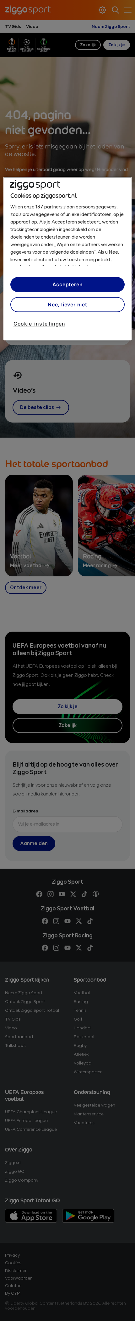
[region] (67, 258)
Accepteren (67, 284)
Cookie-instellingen (39, 324)
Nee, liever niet (67, 304)
